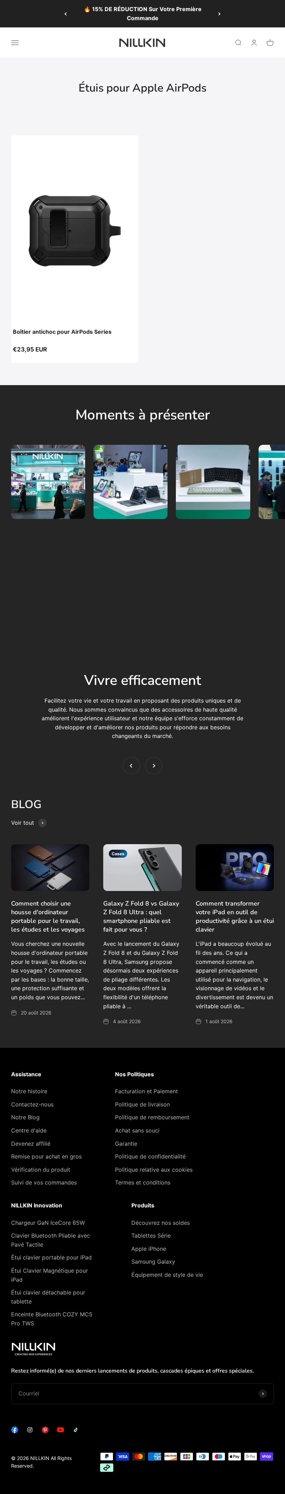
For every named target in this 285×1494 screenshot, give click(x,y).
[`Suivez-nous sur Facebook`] (14, 1431)
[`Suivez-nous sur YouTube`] (60, 1431)
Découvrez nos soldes (160, 1222)
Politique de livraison (142, 1104)
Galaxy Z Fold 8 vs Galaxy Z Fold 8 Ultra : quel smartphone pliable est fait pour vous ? (141, 916)
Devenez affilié (30, 1143)
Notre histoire (29, 1091)
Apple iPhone (148, 1248)
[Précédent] (65, 14)
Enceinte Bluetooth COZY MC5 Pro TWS (51, 1319)
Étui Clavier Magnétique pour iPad (49, 1275)
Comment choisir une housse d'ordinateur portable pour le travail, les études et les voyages (48, 916)
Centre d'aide (29, 1130)
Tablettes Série (151, 1235)
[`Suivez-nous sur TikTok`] (75, 1431)
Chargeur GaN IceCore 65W (48, 1222)
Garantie (126, 1143)
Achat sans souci (137, 1130)
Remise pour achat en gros (46, 1156)
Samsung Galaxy (153, 1261)
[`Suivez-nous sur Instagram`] (29, 1431)
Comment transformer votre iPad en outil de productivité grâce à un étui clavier (235, 916)
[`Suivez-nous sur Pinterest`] (45, 1431)
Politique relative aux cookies (154, 1169)
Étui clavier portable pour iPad (51, 1257)
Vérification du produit (40, 1169)
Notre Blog (25, 1117)
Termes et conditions (142, 1182)
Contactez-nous (32, 1104)
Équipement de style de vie (167, 1274)
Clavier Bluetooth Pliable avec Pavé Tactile (50, 1240)
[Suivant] (219, 14)
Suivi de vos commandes (44, 1182)
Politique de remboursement (152, 1117)
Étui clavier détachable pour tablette (48, 1297)
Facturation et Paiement (146, 1091)
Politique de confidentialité (150, 1156)
